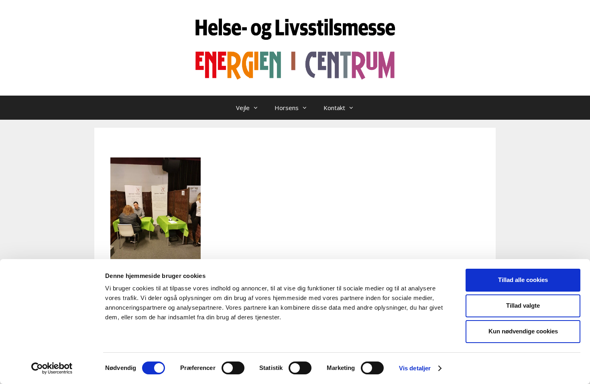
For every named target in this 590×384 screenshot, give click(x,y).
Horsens (287, 108)
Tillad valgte (523, 305)
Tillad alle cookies (523, 279)
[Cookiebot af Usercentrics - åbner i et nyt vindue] (52, 368)
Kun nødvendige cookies (523, 331)
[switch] (233, 368)
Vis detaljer (415, 368)
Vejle (243, 108)
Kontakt (334, 108)
